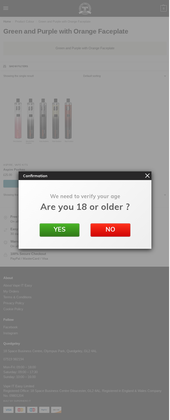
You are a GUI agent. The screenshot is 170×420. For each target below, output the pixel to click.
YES (60, 229)
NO (110, 229)
